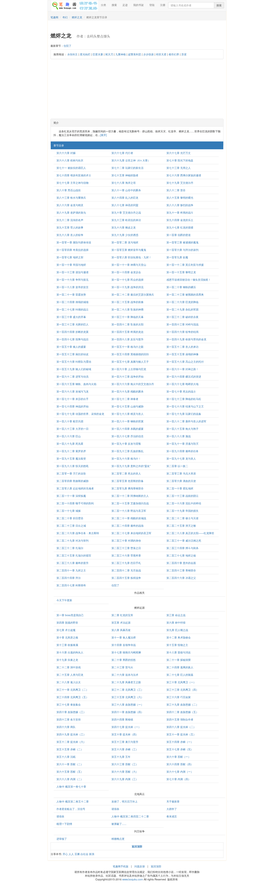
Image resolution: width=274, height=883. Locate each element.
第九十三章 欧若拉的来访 (126, 220)
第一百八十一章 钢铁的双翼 (127, 421)
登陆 (152, 5)
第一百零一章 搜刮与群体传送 (73, 242)
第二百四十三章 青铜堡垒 (181, 570)
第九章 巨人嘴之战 (177, 630)
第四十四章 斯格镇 (122, 719)
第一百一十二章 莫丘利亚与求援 (185, 265)
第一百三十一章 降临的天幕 (127, 317)
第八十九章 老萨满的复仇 (71, 212)
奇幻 (65, 17)
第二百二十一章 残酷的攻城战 (128, 518)
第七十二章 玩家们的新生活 (127, 168)
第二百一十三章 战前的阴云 (182, 496)
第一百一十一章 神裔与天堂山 (128, 265)
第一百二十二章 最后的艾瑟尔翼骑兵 (132, 294)
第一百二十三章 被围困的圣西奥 (185, 294)
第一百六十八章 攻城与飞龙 (72, 391)
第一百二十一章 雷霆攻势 (71, 294)
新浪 (91, 854)
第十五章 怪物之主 (177, 645)
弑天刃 (109, 54)
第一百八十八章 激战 (178, 436)
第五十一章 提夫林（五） (181, 734)
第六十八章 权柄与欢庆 (69, 160)
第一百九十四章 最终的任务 (182, 451)
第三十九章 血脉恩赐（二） (182, 704)
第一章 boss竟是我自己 (70, 615)
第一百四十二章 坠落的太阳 (127, 324)
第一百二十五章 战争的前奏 (127, 302)
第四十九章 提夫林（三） (71, 734)
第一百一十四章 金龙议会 (126, 272)
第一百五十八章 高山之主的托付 (185, 361)
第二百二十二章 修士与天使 (182, 518)
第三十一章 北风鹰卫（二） (72, 689)
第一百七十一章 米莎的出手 (72, 399)
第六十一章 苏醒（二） (69, 764)
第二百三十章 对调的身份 (126, 540)
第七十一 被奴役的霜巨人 (71, 168)
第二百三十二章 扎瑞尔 (69, 548)
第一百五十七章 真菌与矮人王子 (130, 361)
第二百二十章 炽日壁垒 (69, 518)
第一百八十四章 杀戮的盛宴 (127, 429)
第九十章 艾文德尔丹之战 (126, 212)
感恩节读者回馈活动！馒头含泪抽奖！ (188, 279)
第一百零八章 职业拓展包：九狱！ (131, 257)
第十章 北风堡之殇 (67, 637)
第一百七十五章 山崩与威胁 (127, 406)
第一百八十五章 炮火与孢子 (182, 429)
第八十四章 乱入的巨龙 (124, 197)
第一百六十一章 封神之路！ (182, 369)
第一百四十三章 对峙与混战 (182, 324)
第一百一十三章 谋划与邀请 (72, 272)
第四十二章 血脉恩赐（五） (182, 712)
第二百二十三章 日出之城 (71, 525)
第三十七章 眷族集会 (68, 704)
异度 (184, 54)
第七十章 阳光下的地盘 (179, 160)
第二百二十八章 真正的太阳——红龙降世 (190, 533)
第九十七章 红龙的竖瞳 (179, 227)
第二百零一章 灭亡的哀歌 (71, 473)
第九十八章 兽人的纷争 (69, 235)
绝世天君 (161, 54)
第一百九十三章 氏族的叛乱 (127, 451)
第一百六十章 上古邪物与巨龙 (128, 369)
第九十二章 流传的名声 (69, 220)
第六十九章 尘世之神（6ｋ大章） (130, 160)
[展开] (103, 135)
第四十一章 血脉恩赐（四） (127, 712)
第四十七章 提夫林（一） (126, 727)
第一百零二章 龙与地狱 (124, 242)
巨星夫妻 (98, 54)
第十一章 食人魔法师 (123, 637)
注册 (162, 5)
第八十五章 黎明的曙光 (179, 197)
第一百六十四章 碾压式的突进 (183, 376)
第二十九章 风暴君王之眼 (126, 682)
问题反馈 (139, 866)
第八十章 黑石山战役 (68, 190)
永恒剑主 (72, 54)
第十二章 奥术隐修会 (178, 637)
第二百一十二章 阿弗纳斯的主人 (130, 496)
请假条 (115, 809)
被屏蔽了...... (118, 824)
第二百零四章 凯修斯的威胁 (72, 481)
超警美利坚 (134, 54)
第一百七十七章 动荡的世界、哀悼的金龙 (80, 414)
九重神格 (120, 54)
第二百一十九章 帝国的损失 (182, 511)
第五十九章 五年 (120, 757)
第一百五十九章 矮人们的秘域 (73, 369)
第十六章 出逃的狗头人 (69, 652)
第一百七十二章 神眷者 (124, 399)
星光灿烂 (85, 54)
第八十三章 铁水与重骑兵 (71, 197)
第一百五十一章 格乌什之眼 (127, 347)
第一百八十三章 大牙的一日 (72, 429)
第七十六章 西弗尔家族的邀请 (183, 175)
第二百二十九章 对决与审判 (72, 540)
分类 (103, 5)
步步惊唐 (148, 54)
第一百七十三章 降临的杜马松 (183, 399)
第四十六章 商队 (65, 727)
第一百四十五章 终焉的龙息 (127, 332)
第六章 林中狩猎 (175, 622)
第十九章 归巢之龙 (67, 660)
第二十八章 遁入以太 (68, 682)
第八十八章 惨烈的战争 (179, 205)
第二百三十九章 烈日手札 (126, 563)
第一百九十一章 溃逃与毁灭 (182, 443)
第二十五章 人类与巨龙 (69, 675)
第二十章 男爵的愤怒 (123, 660)
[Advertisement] (137, 89)
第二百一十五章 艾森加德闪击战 (130, 503)
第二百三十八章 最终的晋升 (72, 563)
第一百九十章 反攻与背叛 (126, 443)
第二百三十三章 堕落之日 (126, 548)
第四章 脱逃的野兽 (67, 622)
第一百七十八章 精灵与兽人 (127, 414)
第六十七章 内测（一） (179, 771)
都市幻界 (174, 54)
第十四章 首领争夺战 (123, 645)
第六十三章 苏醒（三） (124, 764)
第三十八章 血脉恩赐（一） (127, 704)
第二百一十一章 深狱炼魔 (71, 496)
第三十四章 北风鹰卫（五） (72, 697)
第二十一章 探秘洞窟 (178, 660)
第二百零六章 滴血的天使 (181, 481)
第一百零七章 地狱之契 (69, 257)
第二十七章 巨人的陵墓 (179, 675)
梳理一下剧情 (64, 824)
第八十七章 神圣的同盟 (124, 205)
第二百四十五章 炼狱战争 (126, 578)
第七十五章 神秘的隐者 (124, 175)
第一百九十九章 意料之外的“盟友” (131, 466)
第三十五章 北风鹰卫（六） (127, 697)
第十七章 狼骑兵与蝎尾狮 (126, 652)
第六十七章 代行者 (122, 153)
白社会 (84, 854)
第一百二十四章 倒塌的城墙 (72, 302)
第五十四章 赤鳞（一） (179, 742)
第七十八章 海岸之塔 (123, 183)
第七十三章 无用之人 (178, 168)
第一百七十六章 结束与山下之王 (185, 406)
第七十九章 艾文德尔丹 (179, 183)
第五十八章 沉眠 (65, 757)
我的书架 (138, 5)
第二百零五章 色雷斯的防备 (127, 481)
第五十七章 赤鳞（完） (179, 749)
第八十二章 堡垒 (175, 190)
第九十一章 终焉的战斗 (179, 212)
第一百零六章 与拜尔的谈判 (182, 250)
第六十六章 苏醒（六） (124, 771)
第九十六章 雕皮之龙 (123, 227)
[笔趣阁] (74, 5)
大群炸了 (171, 809)
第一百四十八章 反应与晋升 (127, 339)
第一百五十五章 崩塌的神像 (182, 354)
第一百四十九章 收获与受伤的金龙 (186, 339)
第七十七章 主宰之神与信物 (72, 183)
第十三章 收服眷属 (67, 645)
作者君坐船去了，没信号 (70, 809)
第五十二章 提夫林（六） (71, 742)
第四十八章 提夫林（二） (181, 727)
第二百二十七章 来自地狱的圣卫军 (131, 533)
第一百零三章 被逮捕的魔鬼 (182, 242)
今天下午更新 (64, 600)
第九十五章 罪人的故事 (69, 227)
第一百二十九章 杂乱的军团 (182, 309)
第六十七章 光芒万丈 (178, 153)
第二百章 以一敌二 (177, 466)
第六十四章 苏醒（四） (179, 764)
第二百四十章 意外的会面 (181, 563)
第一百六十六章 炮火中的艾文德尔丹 (132, 384)
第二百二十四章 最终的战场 (127, 525)
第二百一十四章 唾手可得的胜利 (75, 503)
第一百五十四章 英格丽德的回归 (130, 354)
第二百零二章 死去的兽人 (126, 473)
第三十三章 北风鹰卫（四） (182, 689)
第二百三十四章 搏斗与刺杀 (182, 548)
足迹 (125, 5)
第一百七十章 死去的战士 (181, 391)
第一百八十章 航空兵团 (69, 421)
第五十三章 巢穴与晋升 (124, 742)
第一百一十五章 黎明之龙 (181, 272)
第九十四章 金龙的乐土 (179, 220)
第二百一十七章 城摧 (68, 511)
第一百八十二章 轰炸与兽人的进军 (186, 421)
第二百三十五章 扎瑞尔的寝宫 (73, 555)
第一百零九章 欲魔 (177, 257)
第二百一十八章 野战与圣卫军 (128, 511)
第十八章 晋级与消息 (178, 652)
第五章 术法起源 (120, 622)
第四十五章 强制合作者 (179, 719)
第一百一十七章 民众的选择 (127, 279)
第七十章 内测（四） (178, 779)
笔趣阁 (54, 17)
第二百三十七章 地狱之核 (181, 555)
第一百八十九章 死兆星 (69, 443)
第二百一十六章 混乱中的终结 (183, 503)
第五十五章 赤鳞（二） (69, 749)
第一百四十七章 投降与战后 (72, 339)
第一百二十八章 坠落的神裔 (127, 309)
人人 (71, 854)
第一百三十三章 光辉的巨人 (72, 324)
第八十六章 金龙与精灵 (69, 205)
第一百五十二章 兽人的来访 (182, 347)
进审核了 (61, 839)
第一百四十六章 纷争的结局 (182, 332)
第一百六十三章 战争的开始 (127, 376)
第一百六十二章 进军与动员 (72, 376)
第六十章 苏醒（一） (178, 757)
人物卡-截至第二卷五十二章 (72, 801)
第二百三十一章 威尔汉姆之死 (183, 540)
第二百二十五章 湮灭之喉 (181, 525)
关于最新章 (172, 801)
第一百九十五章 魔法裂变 (71, 458)
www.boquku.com (132, 879)
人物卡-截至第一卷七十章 (71, 786)
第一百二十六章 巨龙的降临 (182, 302)
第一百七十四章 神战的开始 (72, 406)
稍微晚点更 (118, 839)
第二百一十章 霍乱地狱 (179, 488)
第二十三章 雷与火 (122, 667)
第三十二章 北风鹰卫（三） (127, 689)
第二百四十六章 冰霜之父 (181, 578)
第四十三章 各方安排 (68, 719)
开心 (65, 854)
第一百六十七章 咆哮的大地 (182, 384)
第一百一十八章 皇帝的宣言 (72, 287)
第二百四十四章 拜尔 (68, 578)
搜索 (114, 5)
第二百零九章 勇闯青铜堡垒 (127, 488)
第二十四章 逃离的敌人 (179, 667)
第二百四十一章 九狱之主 (71, 570)
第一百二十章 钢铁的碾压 (181, 287)
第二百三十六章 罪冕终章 (126, 555)
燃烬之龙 (77, 17)
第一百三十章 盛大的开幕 (71, 317)
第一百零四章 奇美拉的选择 (72, 250)
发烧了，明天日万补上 (124, 801)
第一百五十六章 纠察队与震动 (73, 361)
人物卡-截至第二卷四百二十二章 (130, 816)
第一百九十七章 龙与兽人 (181, 458)
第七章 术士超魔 (65, 630)
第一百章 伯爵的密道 (178, 235)
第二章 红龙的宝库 (122, 615)
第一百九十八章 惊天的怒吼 (72, 466)
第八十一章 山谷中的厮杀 (126, 190)
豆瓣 (77, 854)
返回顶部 (156, 866)
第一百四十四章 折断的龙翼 (72, 332)
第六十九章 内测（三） (124, 779)
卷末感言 (171, 816)
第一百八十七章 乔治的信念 (127, 436)
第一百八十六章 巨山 (68, 436)
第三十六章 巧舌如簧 (178, 697)
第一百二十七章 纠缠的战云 (72, 309)
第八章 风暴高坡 (120, 630)
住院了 (67, 46)
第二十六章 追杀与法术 (124, 675)
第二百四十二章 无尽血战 (126, 570)
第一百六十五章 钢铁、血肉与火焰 (76, 384)
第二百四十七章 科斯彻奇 (71, 585)
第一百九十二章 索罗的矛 (71, 451)
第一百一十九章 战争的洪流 (127, 287)
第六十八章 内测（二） (69, 779)
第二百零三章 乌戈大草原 (181, 473)
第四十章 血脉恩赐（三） (71, 712)
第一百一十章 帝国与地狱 (71, 265)
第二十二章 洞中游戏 (68, 667)
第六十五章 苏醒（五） (69, 771)
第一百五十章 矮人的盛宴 (71, 347)
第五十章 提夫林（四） (124, 734)
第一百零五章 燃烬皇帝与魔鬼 (128, 250)
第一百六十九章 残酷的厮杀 (127, 391)
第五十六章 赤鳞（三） (124, 749)
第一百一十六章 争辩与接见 (72, 279)
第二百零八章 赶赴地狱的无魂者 (75, 488)
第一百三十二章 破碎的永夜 (182, 317)
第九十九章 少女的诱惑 (124, 235)
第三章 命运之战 (175, 615)
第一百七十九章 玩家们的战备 (183, 414)
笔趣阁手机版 (120, 866)
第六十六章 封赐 (65, 153)
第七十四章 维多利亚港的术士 (73, 175)
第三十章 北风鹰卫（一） (181, 682)
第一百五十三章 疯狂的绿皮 (72, 354)
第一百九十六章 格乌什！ (126, 458)
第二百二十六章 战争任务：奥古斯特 (77, 533)
